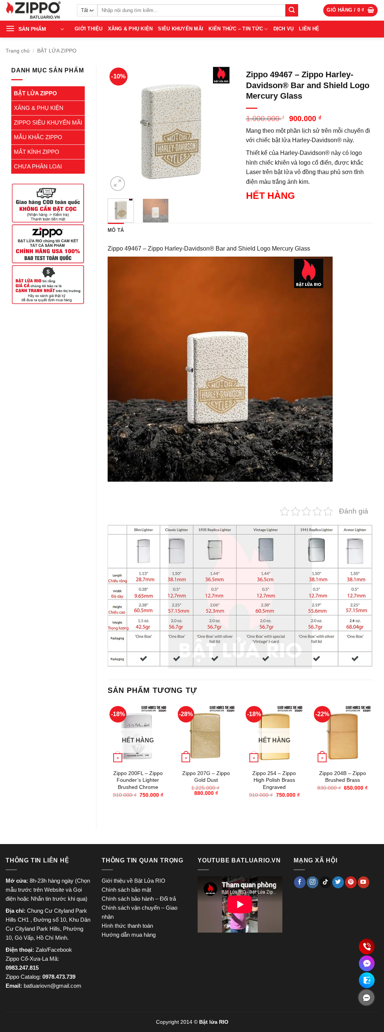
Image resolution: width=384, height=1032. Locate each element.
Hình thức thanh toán (127, 925)
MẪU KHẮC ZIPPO (38, 137)
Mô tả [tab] (116, 230)
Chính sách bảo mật (126, 889)
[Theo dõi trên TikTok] (325, 882)
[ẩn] (366, 997)
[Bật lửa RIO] (36, 10)
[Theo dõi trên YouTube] (363, 882)
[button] (350, 10)
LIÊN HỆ (309, 29)
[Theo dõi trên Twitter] (338, 882)
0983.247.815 (22, 967)
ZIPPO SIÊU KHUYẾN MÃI (48, 122)
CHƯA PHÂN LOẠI (38, 166)
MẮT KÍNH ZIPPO (36, 152)
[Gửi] (291, 10)
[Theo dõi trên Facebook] (300, 882)
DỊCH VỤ (283, 29)
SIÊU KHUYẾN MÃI (180, 29)
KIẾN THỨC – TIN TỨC (235, 29)
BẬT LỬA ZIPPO (56, 51)
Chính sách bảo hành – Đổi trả (139, 898)
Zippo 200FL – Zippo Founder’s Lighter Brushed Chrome (138, 780)
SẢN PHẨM (32, 29)
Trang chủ (18, 51)
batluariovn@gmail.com (52, 985)
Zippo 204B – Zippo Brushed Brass (342, 776)
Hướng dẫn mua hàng (129, 934)
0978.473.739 (58, 976)
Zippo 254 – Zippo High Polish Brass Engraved (274, 780)
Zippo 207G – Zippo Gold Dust (206, 776)
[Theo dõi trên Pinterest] (351, 882)
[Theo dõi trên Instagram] (312, 882)
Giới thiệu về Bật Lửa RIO (133, 880)
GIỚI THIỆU (89, 29)
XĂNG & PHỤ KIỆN (130, 29)
